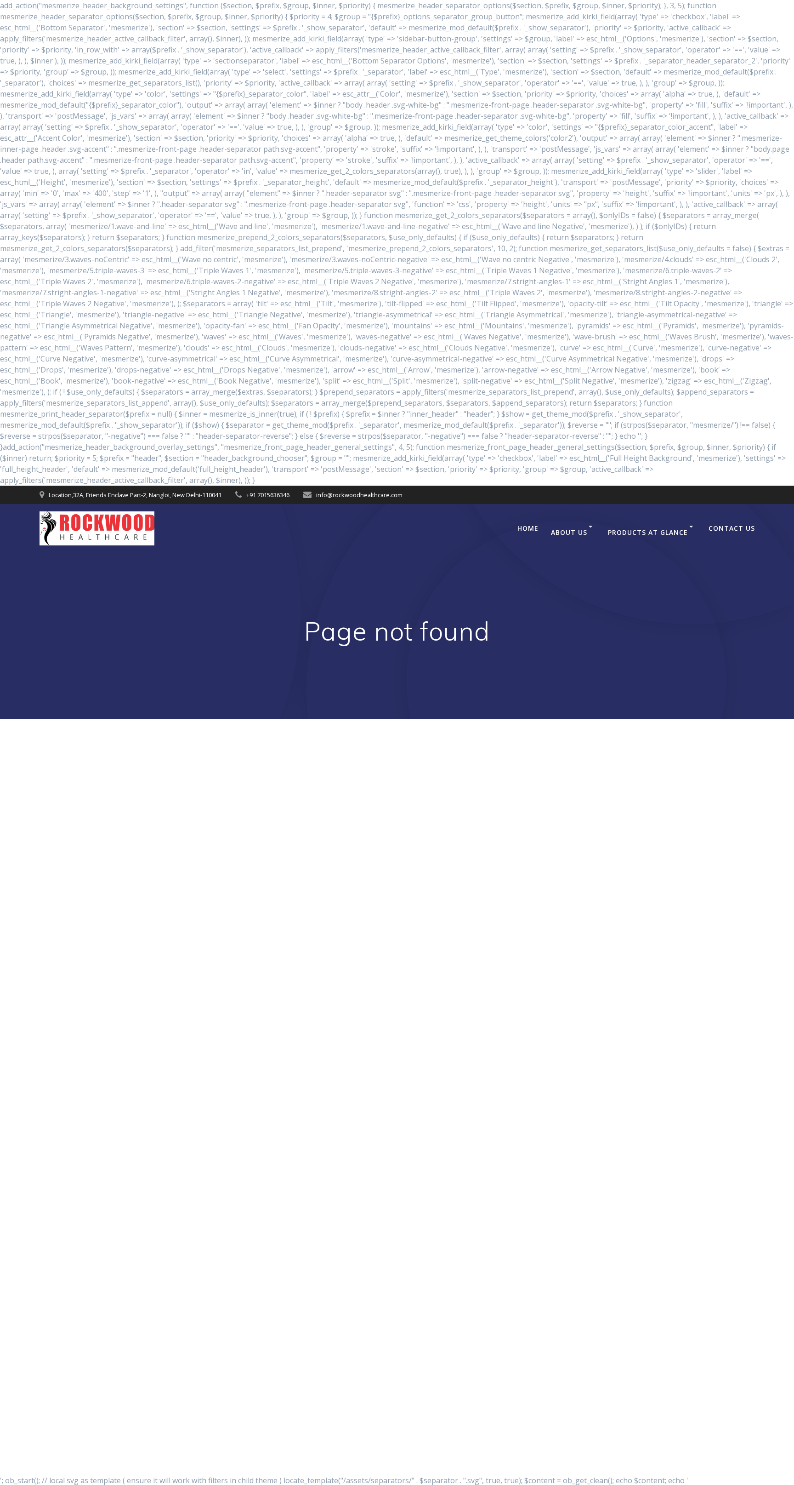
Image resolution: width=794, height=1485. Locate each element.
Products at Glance (648, 532)
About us (569, 532)
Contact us (732, 528)
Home (528, 528)
